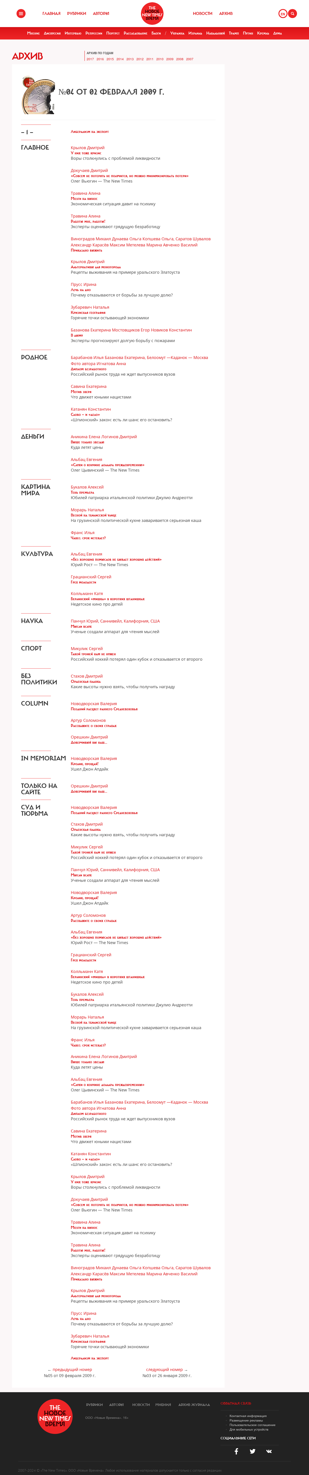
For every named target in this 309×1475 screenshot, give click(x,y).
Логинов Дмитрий (119, 436)
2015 (110, 59)
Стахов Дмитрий (87, 676)
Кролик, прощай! (85, 764)
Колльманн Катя (87, 593)
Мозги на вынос (84, 198)
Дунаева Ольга (126, 238)
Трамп (234, 33)
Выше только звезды (87, 442)
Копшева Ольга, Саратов (167, 238)
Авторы (101, 13)
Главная (51, 13)
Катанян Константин (91, 409)
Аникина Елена (85, 436)
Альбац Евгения (86, 459)
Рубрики (76, 13)
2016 (100, 59)
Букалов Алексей (87, 487)
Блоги (156, 33)
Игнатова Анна (111, 363)
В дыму (77, 335)
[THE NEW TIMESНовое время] (152, 13)
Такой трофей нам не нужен (93, 654)
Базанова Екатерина (91, 330)
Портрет (113, 33)
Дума (277, 33)
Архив (226, 13)
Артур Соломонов (88, 720)
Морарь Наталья (87, 509)
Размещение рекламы (246, 1420)
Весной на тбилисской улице (93, 515)
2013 (130, 59)
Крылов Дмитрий (88, 147)
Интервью (73, 33)
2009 (170, 59)
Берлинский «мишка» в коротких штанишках (108, 599)
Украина (177, 33)
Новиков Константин (171, 330)
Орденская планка (86, 681)
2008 (179, 59)
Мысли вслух (81, 626)
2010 (160, 59)
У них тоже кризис (86, 153)
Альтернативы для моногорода (96, 267)
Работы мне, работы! (88, 221)
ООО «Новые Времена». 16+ (106, 1417)
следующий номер (164, 1369)
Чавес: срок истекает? (88, 538)
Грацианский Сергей (91, 576)
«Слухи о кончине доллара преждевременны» (108, 465)
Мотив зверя (81, 391)
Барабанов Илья (87, 357)
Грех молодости (83, 582)
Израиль (195, 33)
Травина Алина (85, 193)
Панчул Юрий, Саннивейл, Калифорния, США (115, 621)
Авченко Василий (180, 245)
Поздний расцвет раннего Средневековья (104, 709)
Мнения (163, 1405)
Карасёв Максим (109, 245)
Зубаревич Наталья (90, 307)
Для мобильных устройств (249, 1429)
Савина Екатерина (89, 386)
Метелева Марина (144, 245)
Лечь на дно (81, 289)
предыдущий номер (72, 1369)
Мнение (33, 33)
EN (283, 14)
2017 (90, 59)
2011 (150, 59)
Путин (248, 33)
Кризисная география (88, 312)
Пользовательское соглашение (253, 1424)
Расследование (135, 33)
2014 (120, 59)
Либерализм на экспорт (90, 131)
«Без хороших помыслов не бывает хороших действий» (116, 559)
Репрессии (94, 33)
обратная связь (236, 1403)
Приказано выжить (86, 250)
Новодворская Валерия (94, 703)
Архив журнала (194, 1405)
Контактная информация (248, 1415)
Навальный (215, 33)
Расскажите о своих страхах (93, 725)
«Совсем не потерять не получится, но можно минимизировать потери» (130, 176)
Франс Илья (83, 532)
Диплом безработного (88, 369)
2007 (189, 59)
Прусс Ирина (83, 284)
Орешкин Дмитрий (89, 737)
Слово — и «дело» (85, 414)
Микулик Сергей (87, 648)
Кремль (263, 33)
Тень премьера (82, 492)
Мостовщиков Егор (131, 330)
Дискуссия (52, 33)
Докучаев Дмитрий (89, 170)
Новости (202, 13)
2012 (140, 59)
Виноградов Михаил (91, 238)
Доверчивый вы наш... (89, 742)
